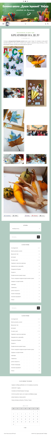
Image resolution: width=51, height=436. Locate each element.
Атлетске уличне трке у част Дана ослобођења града (24, 394)
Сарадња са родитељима (17, 281)
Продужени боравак (16, 269)
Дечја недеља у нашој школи (18, 397)
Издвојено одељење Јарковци (18, 263)
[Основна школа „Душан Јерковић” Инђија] (7, 24)
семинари (13, 284)
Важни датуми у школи (16, 251)
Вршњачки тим (14, 254)
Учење (12, 299)
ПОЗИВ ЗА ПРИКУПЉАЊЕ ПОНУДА (20, 391)
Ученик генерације (15, 293)
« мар (25, 427)
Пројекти (13, 272)
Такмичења (14, 287)
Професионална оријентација (18, 275)
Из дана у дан (30, 32)
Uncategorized (21, 32)
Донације (13, 257)
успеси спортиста (15, 290)
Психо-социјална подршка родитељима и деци (22, 278)
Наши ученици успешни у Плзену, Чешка (21, 400)
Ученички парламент (16, 296)
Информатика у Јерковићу (17, 266)
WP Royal (14, 433)
